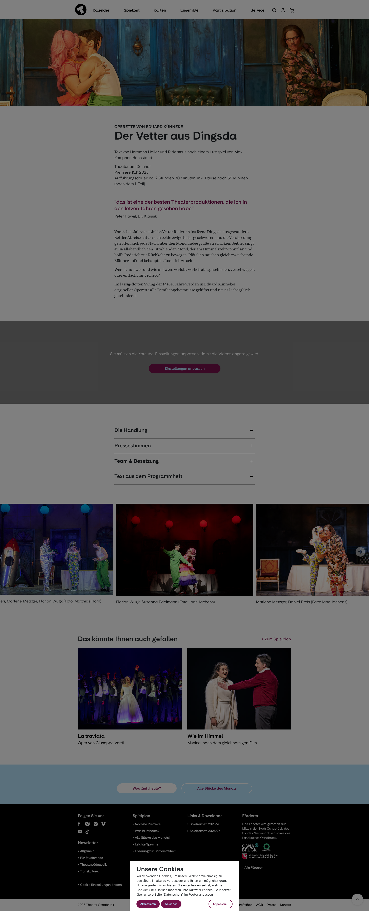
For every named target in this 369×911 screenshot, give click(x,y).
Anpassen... (220, 904)
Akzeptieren (148, 903)
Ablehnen (171, 903)
